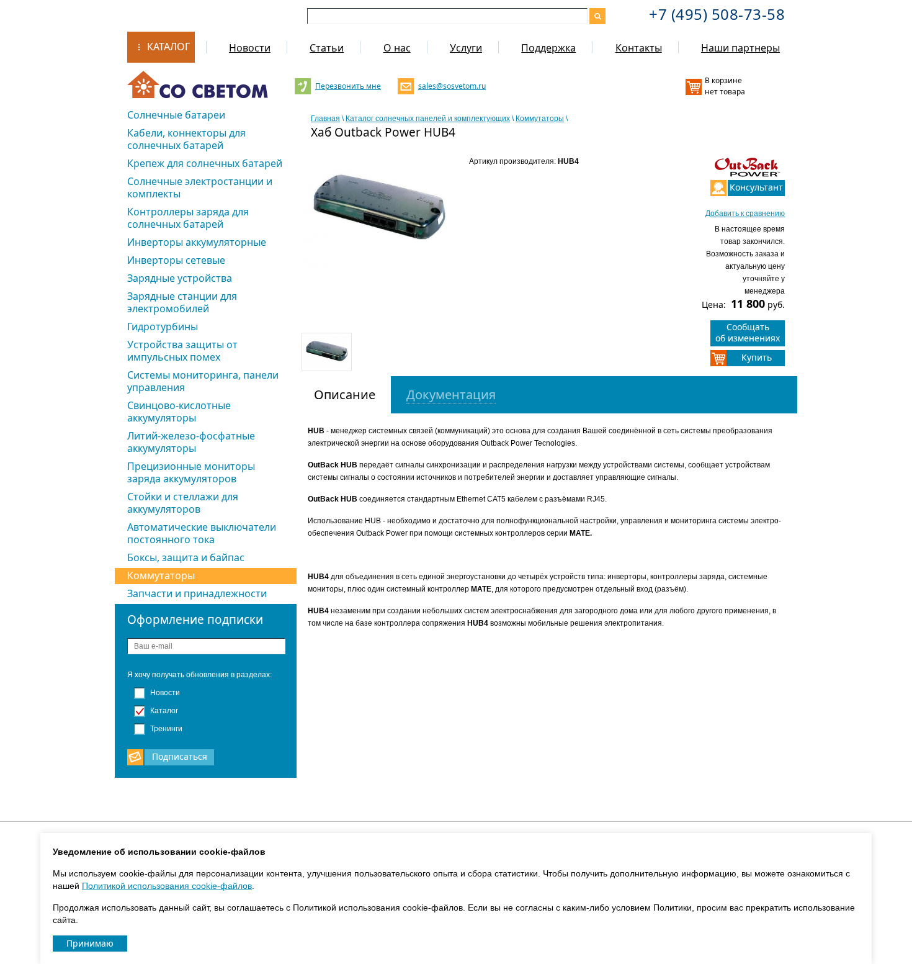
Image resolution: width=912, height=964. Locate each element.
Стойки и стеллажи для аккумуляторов (182, 503)
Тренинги (165, 728)
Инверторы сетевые (176, 260)
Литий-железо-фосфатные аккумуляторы (191, 442)
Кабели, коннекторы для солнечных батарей (186, 139)
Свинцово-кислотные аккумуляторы (179, 412)
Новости (249, 48)
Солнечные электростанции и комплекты (199, 187)
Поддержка (548, 48)
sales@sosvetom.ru (450, 86)
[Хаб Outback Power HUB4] (379, 208)
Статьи (327, 48)
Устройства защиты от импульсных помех (182, 351)
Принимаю (90, 943)
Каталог (168, 46)
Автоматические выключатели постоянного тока (201, 533)
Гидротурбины (162, 326)
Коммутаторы (161, 575)
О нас (397, 48)
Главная (325, 118)
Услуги (466, 48)
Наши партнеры (740, 48)
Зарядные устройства (179, 278)
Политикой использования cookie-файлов (167, 886)
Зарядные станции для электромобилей (182, 302)
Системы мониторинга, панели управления (203, 381)
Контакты (638, 48)
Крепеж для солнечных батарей (204, 163)
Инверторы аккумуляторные (196, 242)
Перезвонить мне (347, 86)
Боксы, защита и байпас (185, 557)
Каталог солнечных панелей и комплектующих (428, 118)
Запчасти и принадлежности (197, 593)
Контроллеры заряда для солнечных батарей (188, 218)
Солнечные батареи (176, 115)
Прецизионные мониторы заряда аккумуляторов (191, 472)
